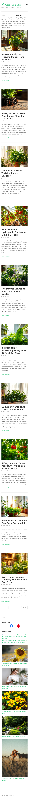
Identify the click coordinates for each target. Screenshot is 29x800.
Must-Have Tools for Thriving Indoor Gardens (12, 173)
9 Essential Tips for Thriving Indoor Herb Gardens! (12, 57)
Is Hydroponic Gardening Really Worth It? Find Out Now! (14, 350)
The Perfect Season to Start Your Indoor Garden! (13, 291)
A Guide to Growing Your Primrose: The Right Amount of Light (15, 712)
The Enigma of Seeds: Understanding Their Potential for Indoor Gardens (14, 664)
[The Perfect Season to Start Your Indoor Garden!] (14, 275)
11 (16, 608)
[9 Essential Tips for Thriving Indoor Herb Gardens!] (14, 40)
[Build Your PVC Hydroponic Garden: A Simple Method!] (14, 216)
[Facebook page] (11, 626)
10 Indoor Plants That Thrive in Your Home (13, 408)
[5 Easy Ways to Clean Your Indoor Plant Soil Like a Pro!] (14, 99)
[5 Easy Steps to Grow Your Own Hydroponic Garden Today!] (14, 449)
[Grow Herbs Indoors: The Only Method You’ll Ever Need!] (14, 563)
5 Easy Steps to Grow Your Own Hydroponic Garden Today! (13, 466)
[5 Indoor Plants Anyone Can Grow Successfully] (14, 506)
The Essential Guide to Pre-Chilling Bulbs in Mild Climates (13, 779)
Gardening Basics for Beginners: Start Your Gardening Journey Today (14, 687)
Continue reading (5, 80)
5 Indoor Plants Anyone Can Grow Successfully (14, 521)
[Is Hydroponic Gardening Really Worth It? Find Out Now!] (14, 334)
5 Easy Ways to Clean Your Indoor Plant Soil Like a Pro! (13, 116)
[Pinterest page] (18, 626)
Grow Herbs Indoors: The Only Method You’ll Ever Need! (14, 579)
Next (24, 608)
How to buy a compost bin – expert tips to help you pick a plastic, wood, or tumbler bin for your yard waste (14, 641)
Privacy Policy (11, 795)
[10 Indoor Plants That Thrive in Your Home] (14, 393)
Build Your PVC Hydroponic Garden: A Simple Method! (13, 232)
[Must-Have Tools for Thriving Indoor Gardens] (14, 156)
